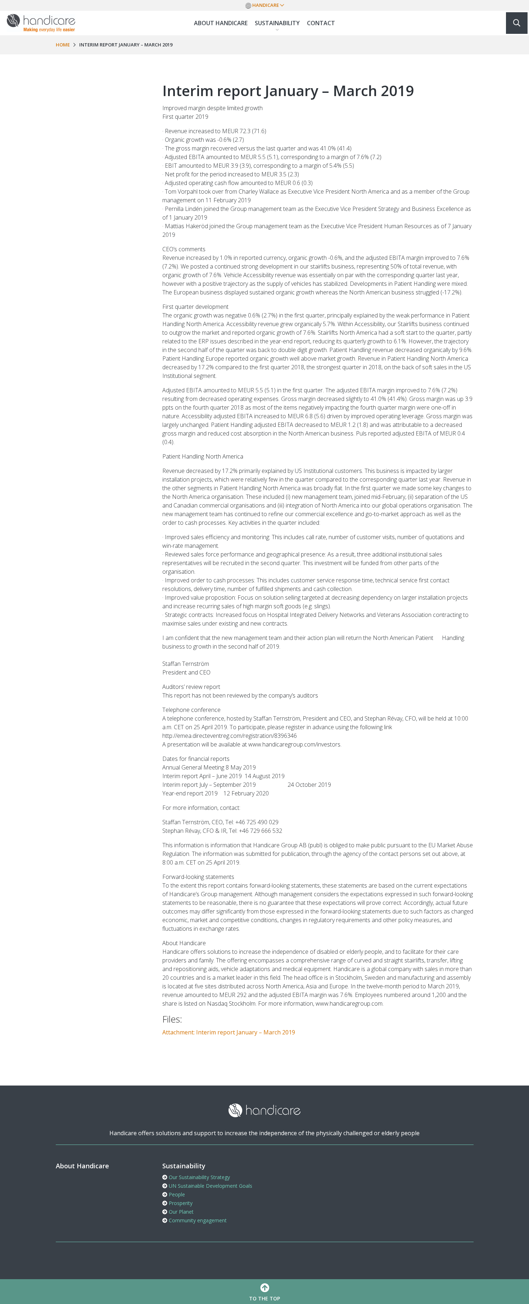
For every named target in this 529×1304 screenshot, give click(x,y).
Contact (321, 23)
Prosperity (180, 1203)
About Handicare (221, 23)
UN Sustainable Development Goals (209, 1185)
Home (63, 44)
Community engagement (197, 1220)
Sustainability (277, 23)
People (176, 1194)
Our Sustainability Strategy (198, 1177)
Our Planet (180, 1211)
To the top (264, 1298)
